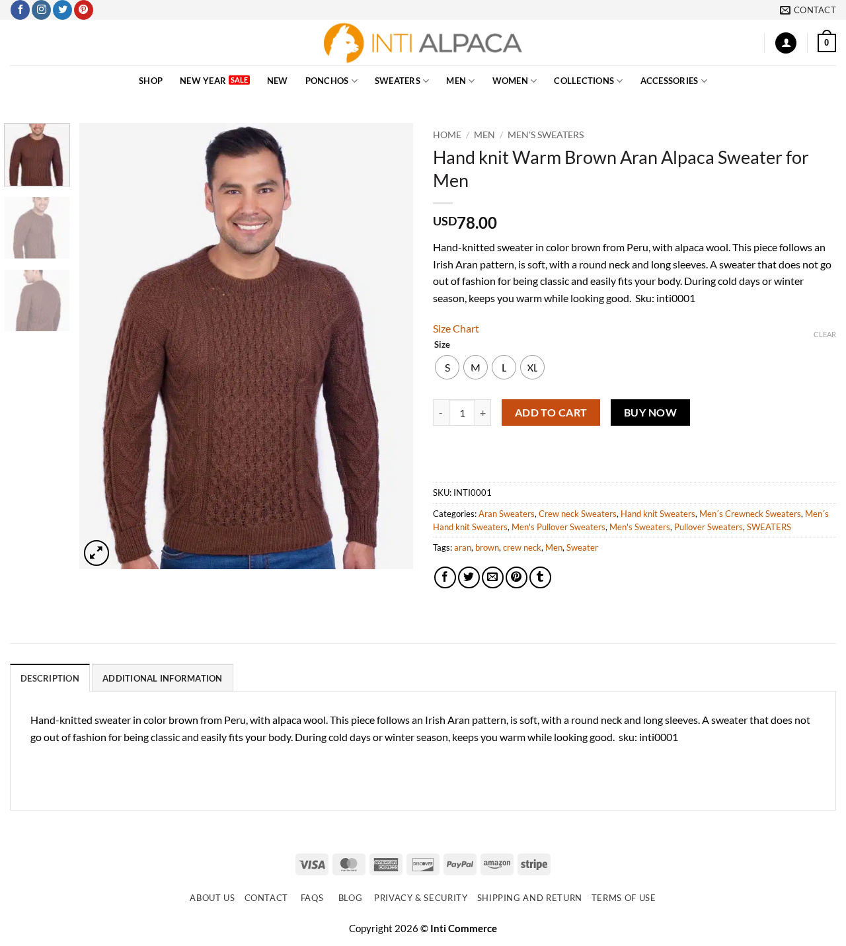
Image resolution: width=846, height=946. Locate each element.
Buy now (650, 412)
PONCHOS (327, 80)
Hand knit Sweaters (658, 513)
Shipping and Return (529, 897)
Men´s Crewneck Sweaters (750, 513)
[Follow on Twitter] (62, 10)
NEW (277, 80)
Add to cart (551, 412)
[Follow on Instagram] (41, 10)
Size (442, 345)
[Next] (390, 346)
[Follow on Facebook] (20, 10)
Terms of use (624, 897)
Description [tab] (49, 678)
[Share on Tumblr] (540, 577)
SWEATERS (397, 80)
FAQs (312, 897)
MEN (456, 80)
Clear (825, 334)
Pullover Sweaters (708, 527)
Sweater (582, 547)
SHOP (151, 80)
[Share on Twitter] (469, 577)
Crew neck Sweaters (578, 513)
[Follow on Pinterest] (83, 10)
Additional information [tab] (162, 678)
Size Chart (456, 328)
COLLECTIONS (584, 80)
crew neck (522, 547)
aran (462, 547)
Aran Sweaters (507, 513)
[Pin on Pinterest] (516, 577)
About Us (212, 897)
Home (447, 135)
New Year (203, 80)
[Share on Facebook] (445, 577)
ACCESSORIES (669, 80)
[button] (785, 43)
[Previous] (102, 346)
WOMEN (510, 80)
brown (487, 547)
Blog (350, 897)
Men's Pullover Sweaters (558, 527)
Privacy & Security (421, 897)
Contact (267, 897)
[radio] (447, 367)
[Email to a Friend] (493, 577)
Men (553, 547)
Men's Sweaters (546, 135)
